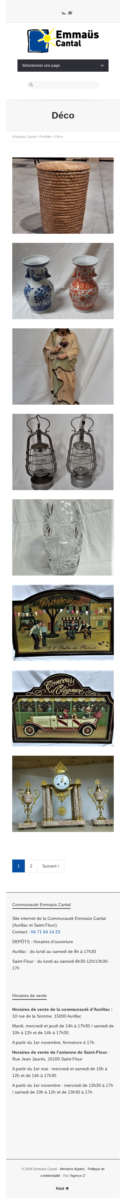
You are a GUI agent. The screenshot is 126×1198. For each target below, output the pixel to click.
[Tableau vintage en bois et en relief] (63, 708)
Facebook (72, 10)
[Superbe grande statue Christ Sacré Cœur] (63, 366)
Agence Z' (78, 1175)
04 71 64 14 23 (45, 931)
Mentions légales (72, 1169)
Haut (60, 1188)
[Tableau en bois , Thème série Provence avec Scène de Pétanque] (63, 623)
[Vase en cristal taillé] (63, 537)
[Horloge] (63, 794)
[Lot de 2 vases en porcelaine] (63, 281)
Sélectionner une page (41, 65)
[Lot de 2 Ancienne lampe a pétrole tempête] (63, 452)
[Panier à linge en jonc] (63, 195)
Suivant (50, 866)
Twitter (62, 10)
